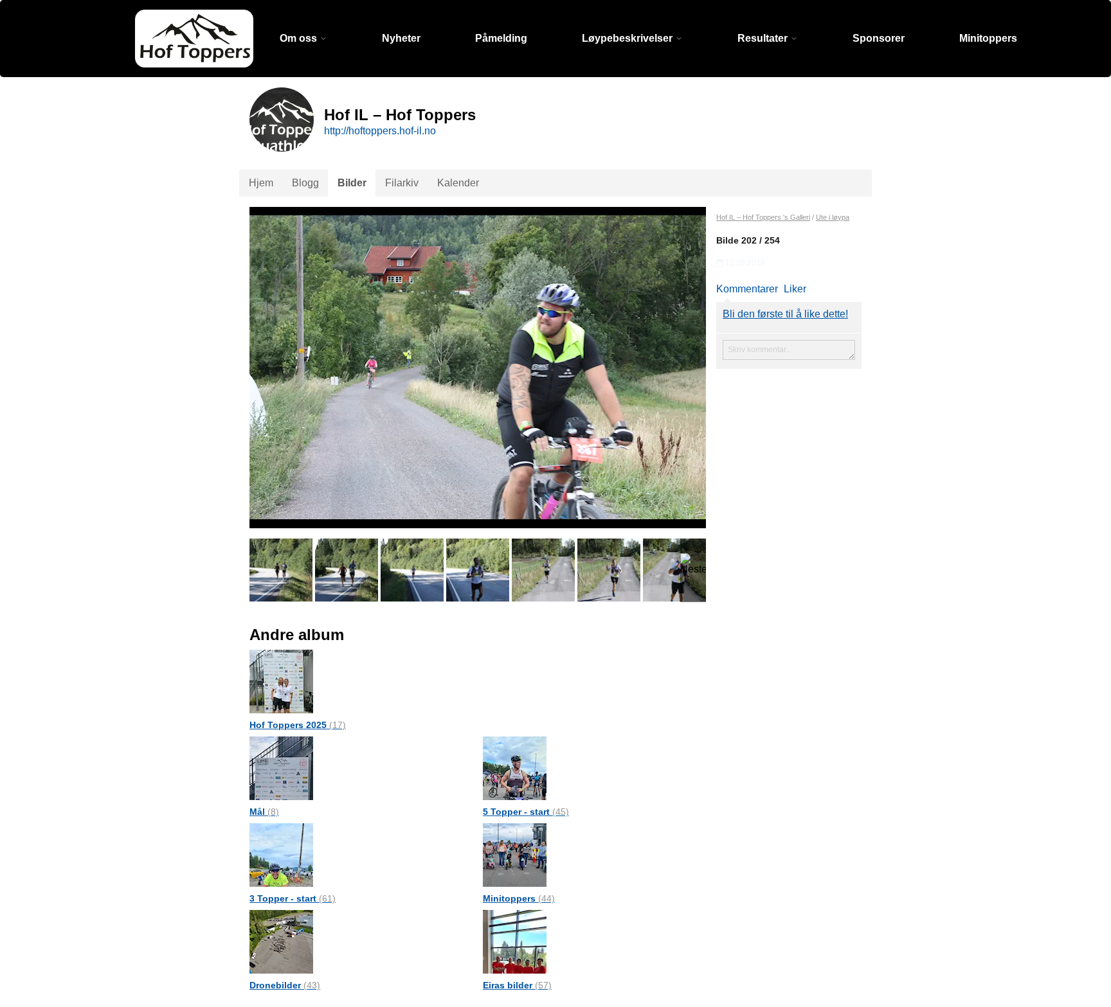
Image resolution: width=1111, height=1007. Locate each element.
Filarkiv (402, 182)
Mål (264, 811)
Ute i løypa (832, 217)
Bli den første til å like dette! (785, 313)
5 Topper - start (526, 811)
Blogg (305, 182)
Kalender (458, 182)
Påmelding (501, 38)
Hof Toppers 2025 (297, 725)
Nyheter (401, 38)
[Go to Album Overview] (281, 680)
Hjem (261, 182)
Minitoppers (988, 38)
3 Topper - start (292, 898)
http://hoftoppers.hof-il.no (380, 130)
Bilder (352, 182)
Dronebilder (284, 985)
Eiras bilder (517, 985)
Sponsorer (879, 38)
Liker (795, 288)
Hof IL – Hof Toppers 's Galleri (763, 217)
